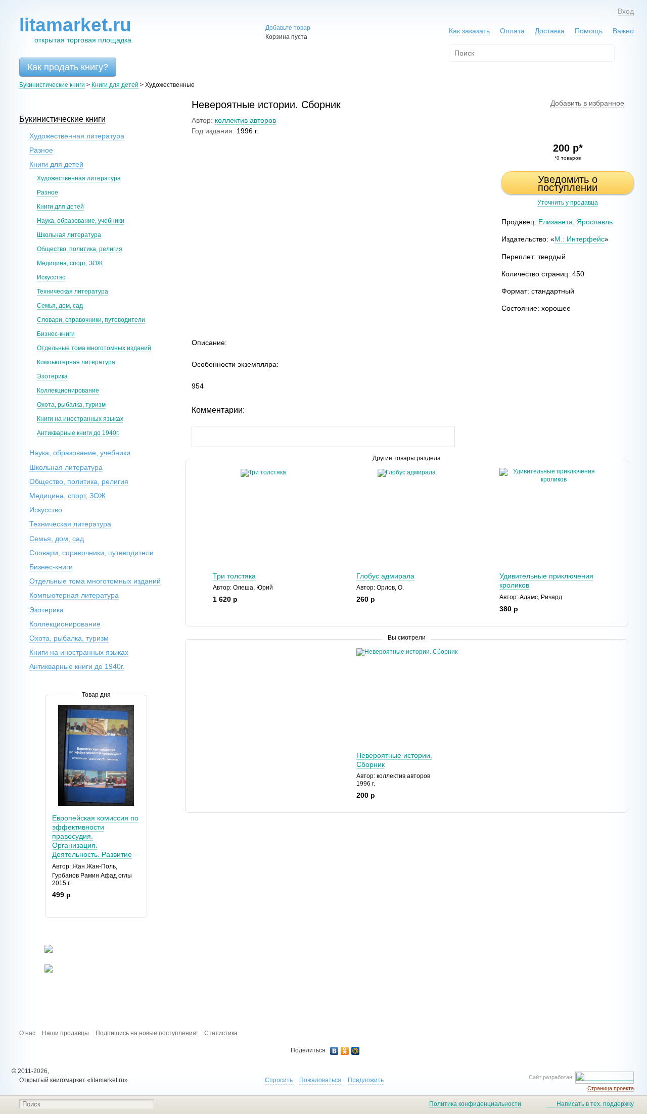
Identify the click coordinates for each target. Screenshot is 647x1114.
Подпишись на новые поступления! (147, 1033)
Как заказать (469, 31)
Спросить (279, 1080)
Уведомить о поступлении (567, 183)
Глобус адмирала (385, 576)
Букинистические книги (52, 84)
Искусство (51, 277)
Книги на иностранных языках (80, 418)
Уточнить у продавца (567, 202)
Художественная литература (76, 136)
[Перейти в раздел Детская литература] (42, 950)
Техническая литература (72, 291)
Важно (623, 31)
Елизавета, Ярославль (575, 222)
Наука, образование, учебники (80, 220)
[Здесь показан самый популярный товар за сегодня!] (52, 708)
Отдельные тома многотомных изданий (94, 348)
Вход (626, 11)
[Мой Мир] (355, 1050)
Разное (41, 150)
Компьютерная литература (76, 362)
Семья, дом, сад (60, 305)
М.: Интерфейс (579, 239)
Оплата (512, 31)
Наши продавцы (65, 1033)
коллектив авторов (245, 120)
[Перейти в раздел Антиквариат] (42, 970)
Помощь (589, 31)
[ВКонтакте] (334, 1050)
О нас (27, 1033)
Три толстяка (234, 576)
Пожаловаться (320, 1080)
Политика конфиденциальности (475, 1103)
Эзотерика (52, 376)
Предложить (366, 1080)
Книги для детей (114, 84)
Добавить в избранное (587, 103)
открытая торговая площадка (75, 29)
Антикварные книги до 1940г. (78, 433)
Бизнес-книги (56, 333)
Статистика (221, 1033)
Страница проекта (610, 1088)
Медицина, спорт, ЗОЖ (70, 263)
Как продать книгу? (67, 67)
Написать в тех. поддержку (595, 1103)
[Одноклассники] (345, 1050)
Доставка (550, 31)
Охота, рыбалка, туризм (71, 404)
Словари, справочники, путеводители (91, 319)
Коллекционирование (68, 390)
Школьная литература (69, 234)
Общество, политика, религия (79, 249)
